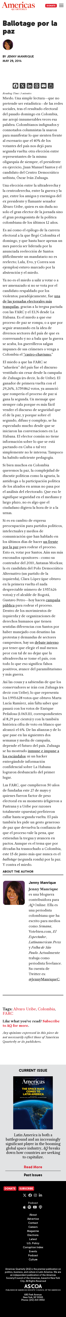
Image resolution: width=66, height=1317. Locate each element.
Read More (33, 1167)
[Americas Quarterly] (18, 6)
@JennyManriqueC (44, 979)
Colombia (46, 1009)
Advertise (33, 1218)
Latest (33, 1239)
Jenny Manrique (20, 56)
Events (33, 1251)
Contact (33, 1223)
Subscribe (26, 1188)
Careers (33, 1227)
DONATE (51, 6)
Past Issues (33, 1175)
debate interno (47, 643)
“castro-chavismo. (37, 354)
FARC (8, 1013)
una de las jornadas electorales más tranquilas (31, 301)
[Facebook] (15, 86)
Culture (33, 1259)
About (33, 1214)
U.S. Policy (33, 1243)
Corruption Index (33, 1247)
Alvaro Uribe (24, 1009)
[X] (22, 86)
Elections (33, 1235)
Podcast (33, 1203)
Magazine (33, 1231)
